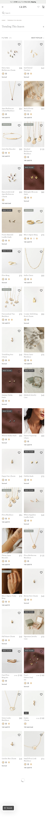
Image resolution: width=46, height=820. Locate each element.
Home (3, 20)
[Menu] (2, 6)
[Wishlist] (38, 6)
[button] (13, 37)
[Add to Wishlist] (18, 43)
